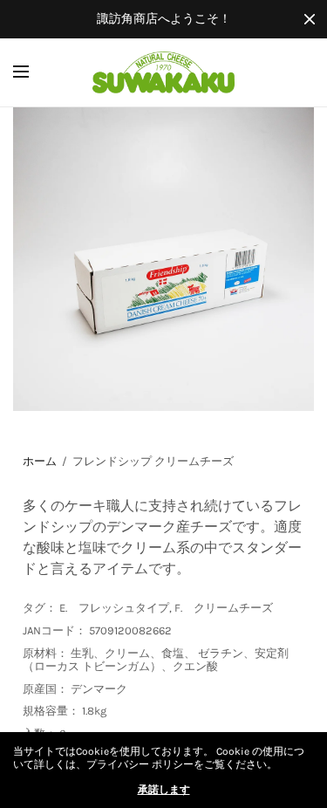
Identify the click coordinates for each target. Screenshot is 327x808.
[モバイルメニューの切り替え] (32, 72)
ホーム (40, 461)
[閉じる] (309, 19)
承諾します (164, 789)
